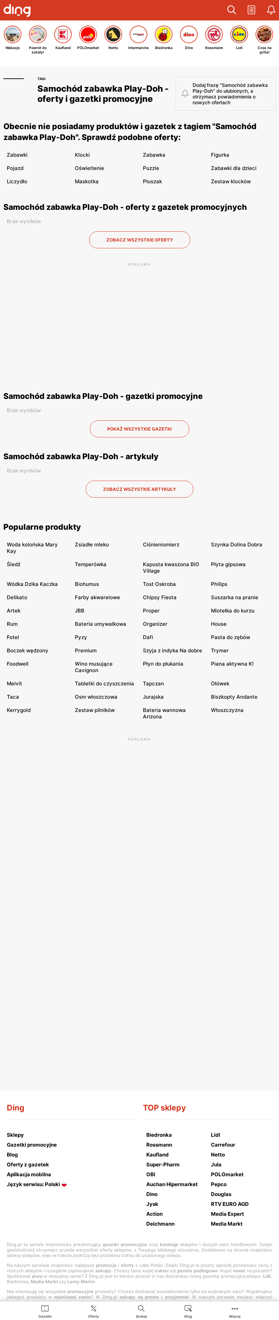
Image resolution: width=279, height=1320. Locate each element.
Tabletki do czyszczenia (104, 683)
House (219, 624)
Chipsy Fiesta (160, 597)
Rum (12, 624)
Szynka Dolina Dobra (236, 544)
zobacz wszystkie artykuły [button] (139, 489)
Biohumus (87, 584)
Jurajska (153, 697)
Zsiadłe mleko (92, 544)
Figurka (220, 155)
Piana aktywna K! (232, 664)
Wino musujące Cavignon (94, 667)
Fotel (13, 637)
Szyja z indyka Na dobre (172, 650)
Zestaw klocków (231, 181)
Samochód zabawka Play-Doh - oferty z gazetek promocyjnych (125, 207)
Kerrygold (19, 710)
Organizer (155, 624)
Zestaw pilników (95, 710)
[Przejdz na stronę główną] (18, 11)
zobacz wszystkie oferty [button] (139, 240)
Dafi (148, 637)
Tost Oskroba (159, 584)
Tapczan (153, 683)
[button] (231, 10)
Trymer (220, 650)
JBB (79, 610)
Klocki (82, 155)
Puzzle (151, 168)
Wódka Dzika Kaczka (32, 584)
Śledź (13, 564)
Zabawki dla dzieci (234, 168)
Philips (219, 584)
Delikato (17, 597)
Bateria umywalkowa (100, 624)
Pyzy (81, 637)
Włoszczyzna (227, 710)
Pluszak (152, 181)
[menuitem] (45, 1311)
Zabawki (17, 155)
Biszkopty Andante (234, 697)
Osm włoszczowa (96, 697)
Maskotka (87, 181)
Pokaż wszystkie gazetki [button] (139, 429)
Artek (13, 610)
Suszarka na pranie (234, 597)
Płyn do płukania (163, 664)
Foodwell (18, 664)
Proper (151, 610)
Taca (13, 697)
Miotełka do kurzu (233, 610)
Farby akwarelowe (97, 597)
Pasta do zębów (230, 637)
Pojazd (15, 168)
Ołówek (220, 683)
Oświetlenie (89, 168)
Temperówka (90, 564)
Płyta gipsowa (228, 564)
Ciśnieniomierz (161, 544)
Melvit (14, 683)
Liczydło (17, 181)
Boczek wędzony (27, 650)
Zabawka (154, 155)
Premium (86, 650)
